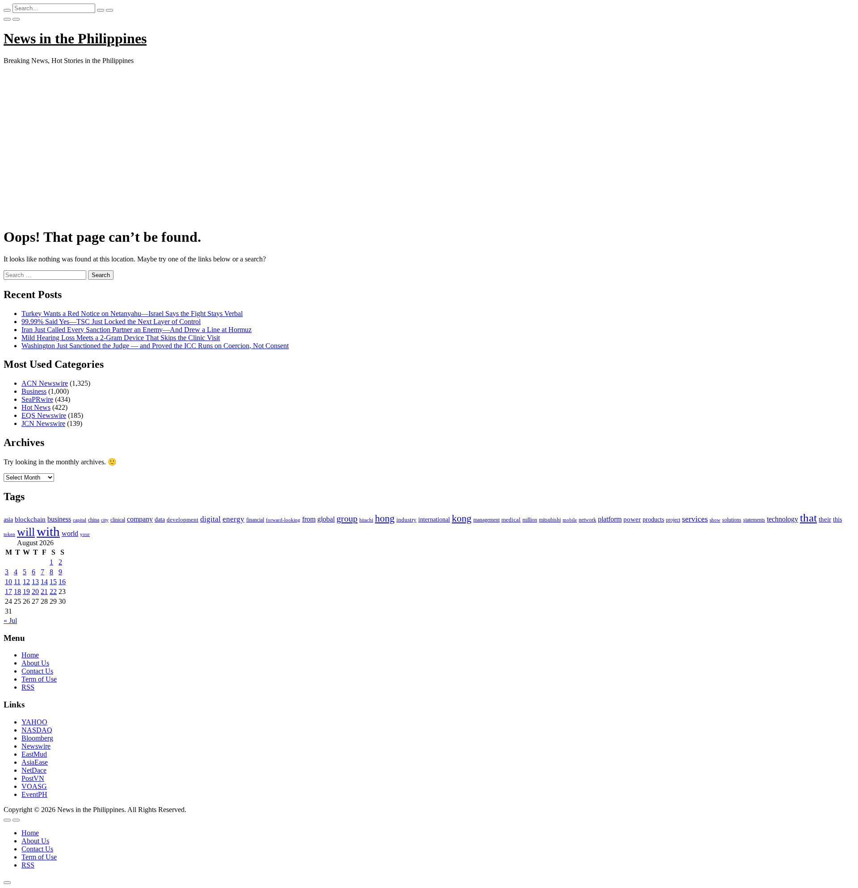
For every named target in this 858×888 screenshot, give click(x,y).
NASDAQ (36, 730)
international (434, 519)
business (59, 519)
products (653, 519)
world (70, 533)
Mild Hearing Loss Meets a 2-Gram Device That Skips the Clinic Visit (120, 337)
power (632, 519)
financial (255, 520)
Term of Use (39, 679)
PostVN (32, 778)
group (347, 518)
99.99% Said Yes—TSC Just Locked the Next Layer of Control (111, 321)
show (715, 520)
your (85, 534)
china (93, 520)
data (160, 519)
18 (17, 591)
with (48, 531)
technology (782, 519)
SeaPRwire (37, 399)
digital (210, 519)
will (26, 532)
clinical (117, 520)
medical (511, 519)
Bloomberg (37, 738)
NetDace (33, 770)
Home (30, 655)
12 (26, 581)
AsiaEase (34, 762)
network (587, 520)
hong (385, 518)
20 (35, 591)
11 (17, 581)
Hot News (35, 407)
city (105, 519)
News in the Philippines (75, 38)
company (140, 519)
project (673, 520)
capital (79, 519)
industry (406, 519)
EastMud (34, 754)
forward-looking (283, 519)
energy (233, 519)
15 (53, 581)
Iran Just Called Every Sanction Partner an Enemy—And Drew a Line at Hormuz (136, 329)
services (695, 518)
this (837, 519)
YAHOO (34, 722)
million (529, 520)
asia (8, 519)
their (825, 519)
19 (26, 591)
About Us (35, 663)
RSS (27, 687)
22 (53, 591)
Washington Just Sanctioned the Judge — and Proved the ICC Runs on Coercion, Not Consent (155, 345)
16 (62, 581)
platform (610, 519)
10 (8, 581)
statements (754, 520)
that (808, 518)
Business (33, 391)
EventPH (34, 794)
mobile (570, 519)
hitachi (366, 519)
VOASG (34, 786)
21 (44, 591)
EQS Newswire (43, 415)
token (9, 534)
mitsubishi (550, 520)
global (326, 519)
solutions (731, 520)
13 (35, 581)
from (308, 519)
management (486, 520)
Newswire (35, 746)
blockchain (30, 519)
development (182, 520)
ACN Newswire (44, 383)
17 (8, 591)
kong (461, 518)
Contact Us (37, 671)
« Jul (10, 620)
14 (44, 581)
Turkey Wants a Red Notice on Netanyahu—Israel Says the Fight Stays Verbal (132, 313)
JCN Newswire (43, 423)
